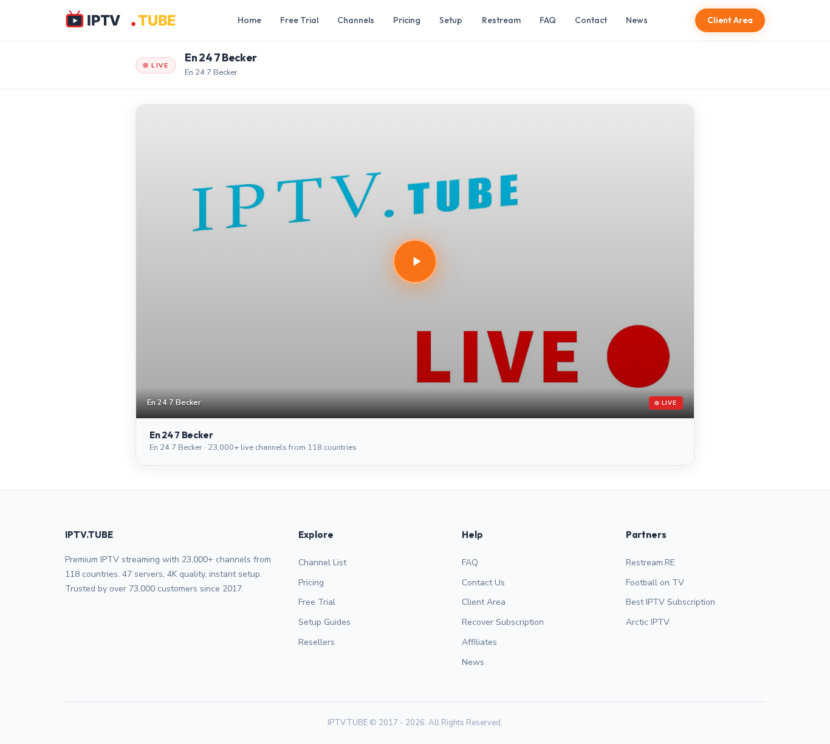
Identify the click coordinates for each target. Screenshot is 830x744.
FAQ (548, 20)
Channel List (322, 562)
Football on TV (655, 582)
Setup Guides (324, 622)
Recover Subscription (503, 622)
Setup (450, 20)
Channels (355, 20)
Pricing (406, 20)
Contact (591, 20)
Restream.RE (650, 562)
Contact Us (483, 582)
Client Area (730, 20)
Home (249, 20)
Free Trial (299, 20)
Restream (501, 20)
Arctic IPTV (648, 622)
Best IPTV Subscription (670, 602)
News (637, 20)
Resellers (316, 642)
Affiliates (479, 642)
